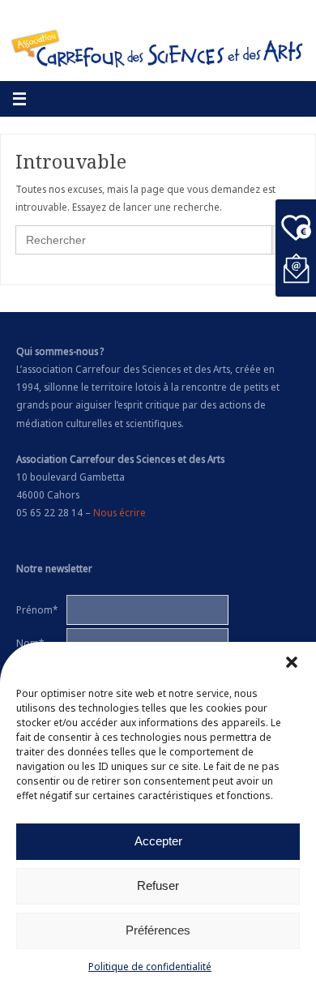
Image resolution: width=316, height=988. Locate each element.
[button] (292, 662)
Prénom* (37, 609)
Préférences (158, 930)
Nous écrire (119, 512)
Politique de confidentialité (149, 966)
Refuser (158, 885)
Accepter (158, 841)
